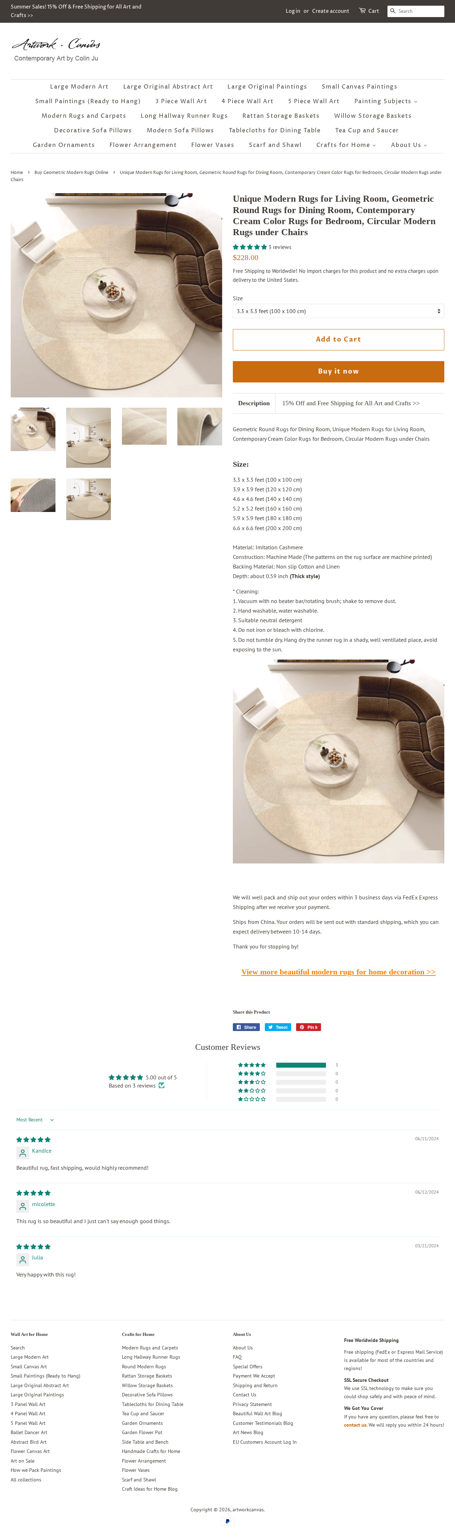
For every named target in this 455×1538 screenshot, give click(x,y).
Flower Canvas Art (30, 1451)
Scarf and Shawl (275, 145)
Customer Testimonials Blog (263, 1423)
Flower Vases (212, 145)
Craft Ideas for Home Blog (150, 1489)
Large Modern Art (79, 87)
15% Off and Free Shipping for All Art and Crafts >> (351, 403)
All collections (26, 1479)
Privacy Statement (252, 1404)
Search (18, 1347)
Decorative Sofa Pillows (93, 130)
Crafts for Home (344, 145)
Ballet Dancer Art (29, 1432)
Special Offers (247, 1366)
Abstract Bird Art (29, 1442)
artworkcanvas (248, 1509)
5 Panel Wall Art (28, 1423)
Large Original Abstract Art (168, 87)
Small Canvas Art (29, 1366)
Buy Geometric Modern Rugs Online (71, 173)
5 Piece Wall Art (314, 101)
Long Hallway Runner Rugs (184, 116)
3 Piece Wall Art (181, 101)
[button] (250, 246)
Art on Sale (22, 1461)
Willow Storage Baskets (373, 116)
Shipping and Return (255, 1385)
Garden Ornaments (64, 145)
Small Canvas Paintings (359, 87)
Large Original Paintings (267, 87)
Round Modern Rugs (144, 1366)
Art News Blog (248, 1432)
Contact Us (244, 1394)
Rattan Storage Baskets (281, 116)
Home (17, 173)
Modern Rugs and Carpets (84, 116)
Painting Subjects (384, 101)
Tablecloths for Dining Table (275, 130)
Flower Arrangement (143, 145)
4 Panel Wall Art (28, 1413)
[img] (33, 1139)
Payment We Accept (254, 1376)
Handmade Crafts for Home (151, 1451)
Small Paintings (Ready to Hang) (88, 101)
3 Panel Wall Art (28, 1404)
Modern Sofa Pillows (180, 130)
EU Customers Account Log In (265, 1442)
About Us (407, 145)
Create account (330, 11)
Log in (293, 11)
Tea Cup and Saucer (367, 130)
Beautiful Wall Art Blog (257, 1413)
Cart (373, 11)
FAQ (237, 1357)
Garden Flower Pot (142, 1432)
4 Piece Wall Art (247, 101)
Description (254, 403)
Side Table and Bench (145, 1442)
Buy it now (338, 371)
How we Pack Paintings (36, 1470)
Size (238, 298)
